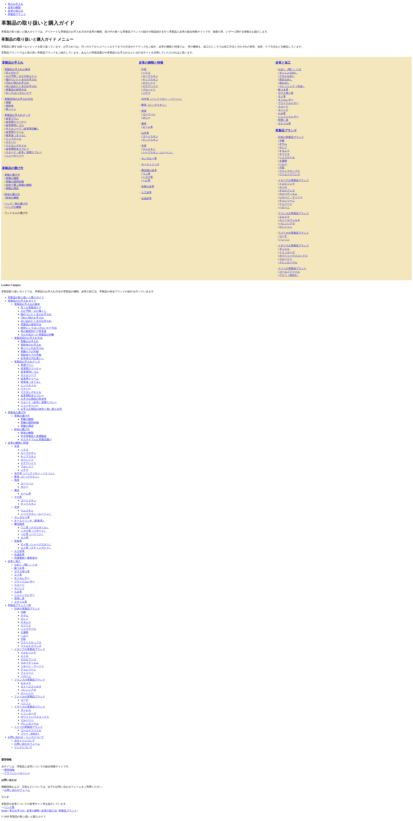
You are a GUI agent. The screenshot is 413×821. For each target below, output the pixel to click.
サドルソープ (28, 375)
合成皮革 (146, 198)
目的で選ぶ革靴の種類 (19, 185)
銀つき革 (283, 89)
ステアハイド (150, 86)
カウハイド (149, 83)
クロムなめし (287, 76)
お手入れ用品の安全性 (33, 399)
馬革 (143, 111)
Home (4, 810)
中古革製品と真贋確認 (33, 436)
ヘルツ (283, 164)
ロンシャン (285, 227)
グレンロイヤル (288, 262)
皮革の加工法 (15, 11)
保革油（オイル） (16, 135)
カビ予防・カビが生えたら (21, 76)
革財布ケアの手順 (31, 355)
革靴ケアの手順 (30, 351)
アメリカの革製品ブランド (293, 232)
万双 (281, 167)
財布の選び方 (12, 194)
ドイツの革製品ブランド (292, 268)
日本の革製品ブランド (291, 137)
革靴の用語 (12, 188)
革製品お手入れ (12, 62)
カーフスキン (150, 76)
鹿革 (143, 123)
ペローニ (284, 207)
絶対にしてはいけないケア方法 (39, 327)
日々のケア (12, 72)
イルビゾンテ (287, 183)
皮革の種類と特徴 (151, 62)
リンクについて (23, 747)
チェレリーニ (287, 200)
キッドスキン (150, 139)
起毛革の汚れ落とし (32, 358)
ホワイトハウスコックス (293, 255)
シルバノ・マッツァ (290, 197)
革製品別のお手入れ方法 (19, 99)
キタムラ (284, 150)
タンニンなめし (288, 72)
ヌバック (283, 110)
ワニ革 (146, 173)
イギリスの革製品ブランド (293, 245)
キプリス (284, 154)
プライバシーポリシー (17, 773)
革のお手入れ (15, 4)
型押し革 (283, 120)
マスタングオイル (16, 145)
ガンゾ (283, 147)
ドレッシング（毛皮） (292, 86)
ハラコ (146, 72)
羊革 (143, 145)
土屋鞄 (283, 160)
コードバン (149, 114)
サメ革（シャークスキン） (36, 544)
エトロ (283, 187)
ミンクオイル (13, 138)
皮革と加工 (283, 62)
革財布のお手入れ (31, 344)
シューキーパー (15, 155)
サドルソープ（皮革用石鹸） (22, 128)
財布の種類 (12, 197)
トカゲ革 (148, 177)
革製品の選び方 (12, 168)
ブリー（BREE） (289, 275)
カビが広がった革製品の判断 (37, 334)
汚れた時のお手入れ (17, 83)
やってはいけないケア (19, 93)
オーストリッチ (150, 164)
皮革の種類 (14, 7)
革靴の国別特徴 (15, 181)
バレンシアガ (287, 223)
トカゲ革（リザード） (33, 530)
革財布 (10, 105)
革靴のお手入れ (30, 341)
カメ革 (24, 537)
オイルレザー (285, 99)
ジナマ (146, 93)
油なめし (284, 83)
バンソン (284, 239)
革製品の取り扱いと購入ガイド (26, 297)
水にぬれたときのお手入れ (21, 86)
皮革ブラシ (12, 118)
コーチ (283, 236)
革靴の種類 (12, 178)
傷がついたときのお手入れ (21, 79)
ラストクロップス (289, 171)
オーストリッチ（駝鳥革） (29, 520)
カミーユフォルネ (289, 220)
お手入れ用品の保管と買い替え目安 (41, 409)
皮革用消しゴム (15, 125)
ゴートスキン (150, 136)
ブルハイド (149, 89)
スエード (283, 106)
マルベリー (285, 259)
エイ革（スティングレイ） (36, 547)
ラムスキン (149, 149)
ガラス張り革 (285, 93)
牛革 (143, 69)
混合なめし (285, 79)
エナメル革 (284, 123)
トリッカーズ (287, 252)
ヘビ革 (146, 180)
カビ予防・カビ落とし (33, 311)
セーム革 (148, 127)
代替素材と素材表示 (25, 558)
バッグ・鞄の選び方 (16, 203)
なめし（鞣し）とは (289, 69)
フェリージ (285, 204)
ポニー (146, 117)
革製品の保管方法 (16, 89)
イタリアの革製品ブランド (293, 180)
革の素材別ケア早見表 (33, 331)
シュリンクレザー (288, 116)
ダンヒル (284, 249)
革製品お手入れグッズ (17, 115)
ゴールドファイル (289, 271)
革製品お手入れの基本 (17, 69)
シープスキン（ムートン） (158, 152)
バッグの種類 (13, 207)
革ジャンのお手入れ (32, 348)
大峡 (281, 140)
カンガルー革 (149, 158)
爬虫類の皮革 (149, 170)
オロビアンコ (287, 190)
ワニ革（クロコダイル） (35, 527)
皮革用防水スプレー (17, 149)
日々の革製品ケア (31, 307)
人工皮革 (146, 192)
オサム (283, 144)
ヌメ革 (282, 96)
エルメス (284, 216)
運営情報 (9, 769)
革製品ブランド (17, 14)
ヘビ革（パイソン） (32, 534)
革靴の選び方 (12, 174)
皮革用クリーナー (16, 121)
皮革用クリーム (15, 132)
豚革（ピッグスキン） (154, 105)
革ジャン (11, 109)
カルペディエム (288, 193)
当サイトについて (24, 740)
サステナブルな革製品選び (36, 439)
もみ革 (282, 113)
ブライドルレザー (288, 103)
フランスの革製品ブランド (293, 213)
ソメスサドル (287, 157)
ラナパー (11, 142)
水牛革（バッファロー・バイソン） (162, 99)
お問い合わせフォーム (27, 744)
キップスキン (150, 79)
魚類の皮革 (147, 186)
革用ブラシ (27, 365)
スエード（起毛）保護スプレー (24, 152)
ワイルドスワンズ (289, 174)
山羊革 (145, 133)
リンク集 (9, 807)
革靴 (8, 102)
